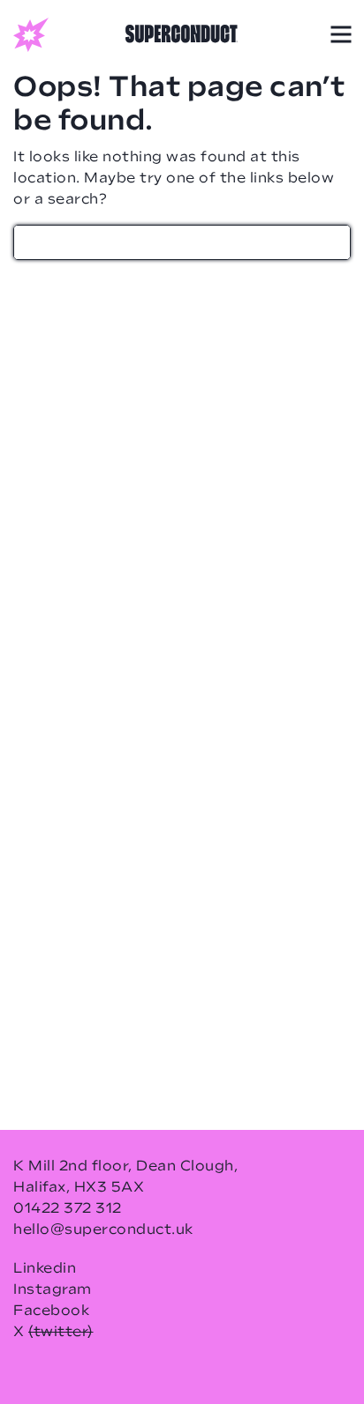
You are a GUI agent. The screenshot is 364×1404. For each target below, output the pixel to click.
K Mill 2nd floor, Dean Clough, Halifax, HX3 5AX (125, 1177)
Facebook (51, 1311)
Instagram (52, 1290)
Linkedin (44, 1269)
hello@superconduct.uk (103, 1230)
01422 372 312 (67, 1209)
